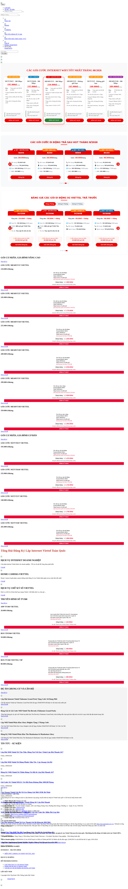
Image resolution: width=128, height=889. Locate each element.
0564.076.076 (21, 807)
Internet (6, 25)
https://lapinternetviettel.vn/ (15, 833)
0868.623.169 (20, 809)
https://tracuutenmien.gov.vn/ (105, 824)
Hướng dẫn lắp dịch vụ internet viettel (15, 866)
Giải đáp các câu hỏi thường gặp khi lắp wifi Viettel (19, 868)
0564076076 (8, 48)
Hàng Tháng (50, 204)
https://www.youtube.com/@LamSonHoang (24, 814)
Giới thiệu (7, 8)
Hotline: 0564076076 (10, 45)
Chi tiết (3, 567)
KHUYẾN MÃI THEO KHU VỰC (15, 39)
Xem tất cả (4, 261)
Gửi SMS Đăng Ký (21, 245)
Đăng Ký (21, 177)
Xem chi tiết (4, 290)
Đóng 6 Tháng (63, 204)
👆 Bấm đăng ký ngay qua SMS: (21, 239)
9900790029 (19, 802)
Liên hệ (6, 43)
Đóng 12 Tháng (77, 204)
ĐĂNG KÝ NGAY (14, 120)
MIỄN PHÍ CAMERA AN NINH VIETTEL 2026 (19, 853)
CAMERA (7, 30)
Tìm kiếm (4, 53)
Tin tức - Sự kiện (9, 9)
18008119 (24, 811)
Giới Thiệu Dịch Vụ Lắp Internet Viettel (16, 864)
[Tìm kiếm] (23, 11)
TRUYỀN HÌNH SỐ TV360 (13, 34)
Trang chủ (7, 21)
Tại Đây (26, 812)
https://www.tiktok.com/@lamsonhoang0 (22, 816)
